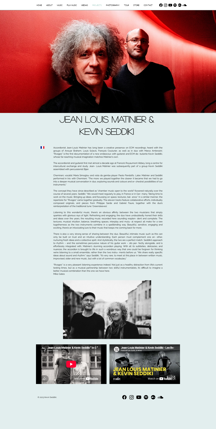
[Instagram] (165, 5)
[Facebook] (161, 5)
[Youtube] (170, 5)
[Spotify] (175, 5)
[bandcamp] (180, 5)
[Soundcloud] (184, 5)
